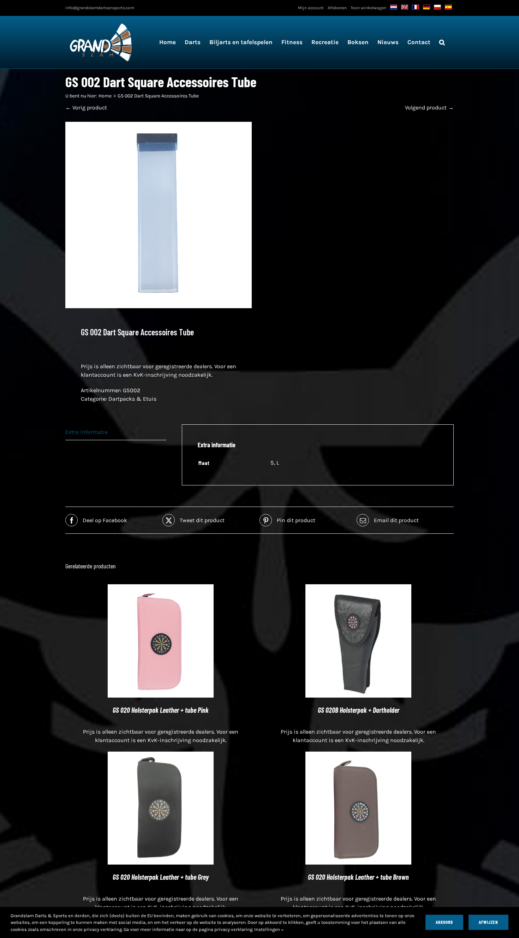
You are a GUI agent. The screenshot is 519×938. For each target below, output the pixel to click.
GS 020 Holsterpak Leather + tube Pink (161, 710)
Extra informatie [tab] (86, 432)
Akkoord (444, 922)
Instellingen (267, 929)
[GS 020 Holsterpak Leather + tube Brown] (358, 755)
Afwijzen (488, 922)
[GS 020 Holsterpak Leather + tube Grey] (161, 755)
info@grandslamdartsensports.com (99, 7)
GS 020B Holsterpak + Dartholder (358, 710)
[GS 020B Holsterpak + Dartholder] (358, 588)
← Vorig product (86, 107)
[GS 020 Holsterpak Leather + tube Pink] (161, 588)
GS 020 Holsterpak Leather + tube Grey (161, 877)
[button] (442, 42)
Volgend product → (429, 107)
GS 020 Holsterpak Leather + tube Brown (358, 877)
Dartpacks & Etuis (132, 398)
